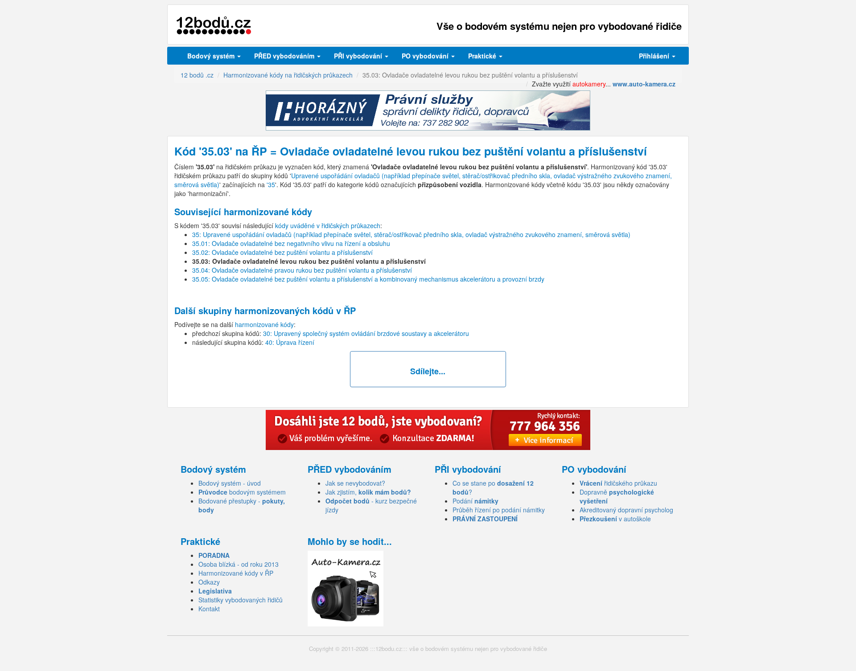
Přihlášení (655, 55)
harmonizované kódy (264, 324)
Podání (475, 500)
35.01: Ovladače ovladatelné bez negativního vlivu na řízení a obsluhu (291, 243)
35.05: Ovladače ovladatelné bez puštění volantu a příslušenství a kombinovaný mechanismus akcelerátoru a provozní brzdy (368, 278)
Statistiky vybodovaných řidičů (240, 599)
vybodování (359, 55)
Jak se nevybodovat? (355, 483)
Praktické (483, 55)
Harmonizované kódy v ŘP (235, 573)
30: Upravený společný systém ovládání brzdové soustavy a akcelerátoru (366, 333)
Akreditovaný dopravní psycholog (626, 509)
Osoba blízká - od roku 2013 (238, 564)
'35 (271, 184)
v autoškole (615, 518)
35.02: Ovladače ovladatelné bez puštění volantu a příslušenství (282, 252)
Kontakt (209, 608)
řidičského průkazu (618, 483)
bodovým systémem (242, 491)
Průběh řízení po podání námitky (499, 509)
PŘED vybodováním (285, 55)
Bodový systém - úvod (229, 483)
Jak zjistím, (368, 491)
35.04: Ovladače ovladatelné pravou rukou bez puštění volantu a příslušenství (302, 270)
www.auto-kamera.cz (644, 83)
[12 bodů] (213, 25)
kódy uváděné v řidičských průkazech (327, 225)
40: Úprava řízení (289, 342)
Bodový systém (211, 55)
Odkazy (209, 581)
